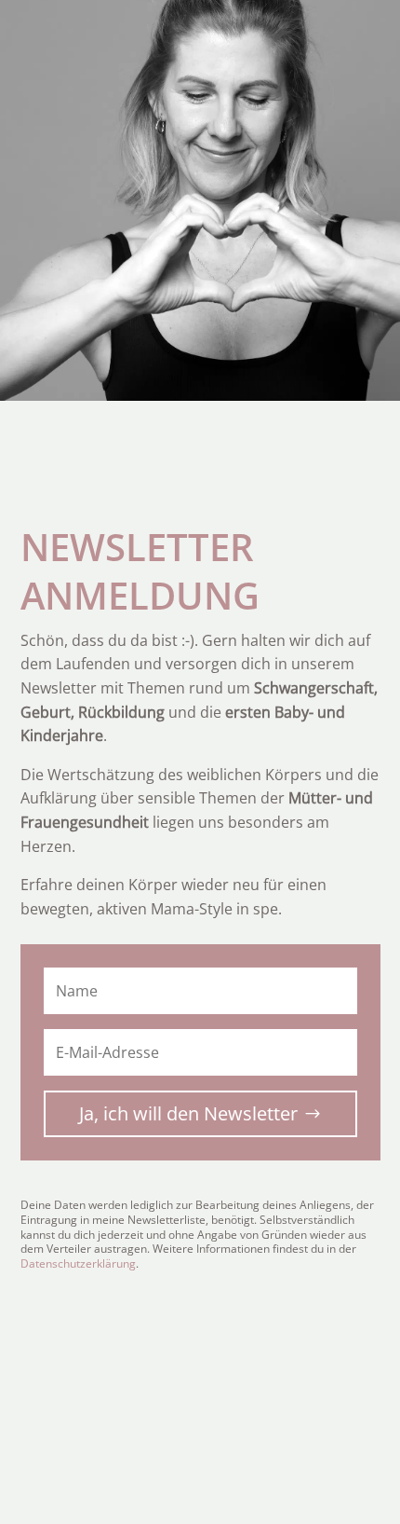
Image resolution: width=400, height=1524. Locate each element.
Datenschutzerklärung (78, 1263)
